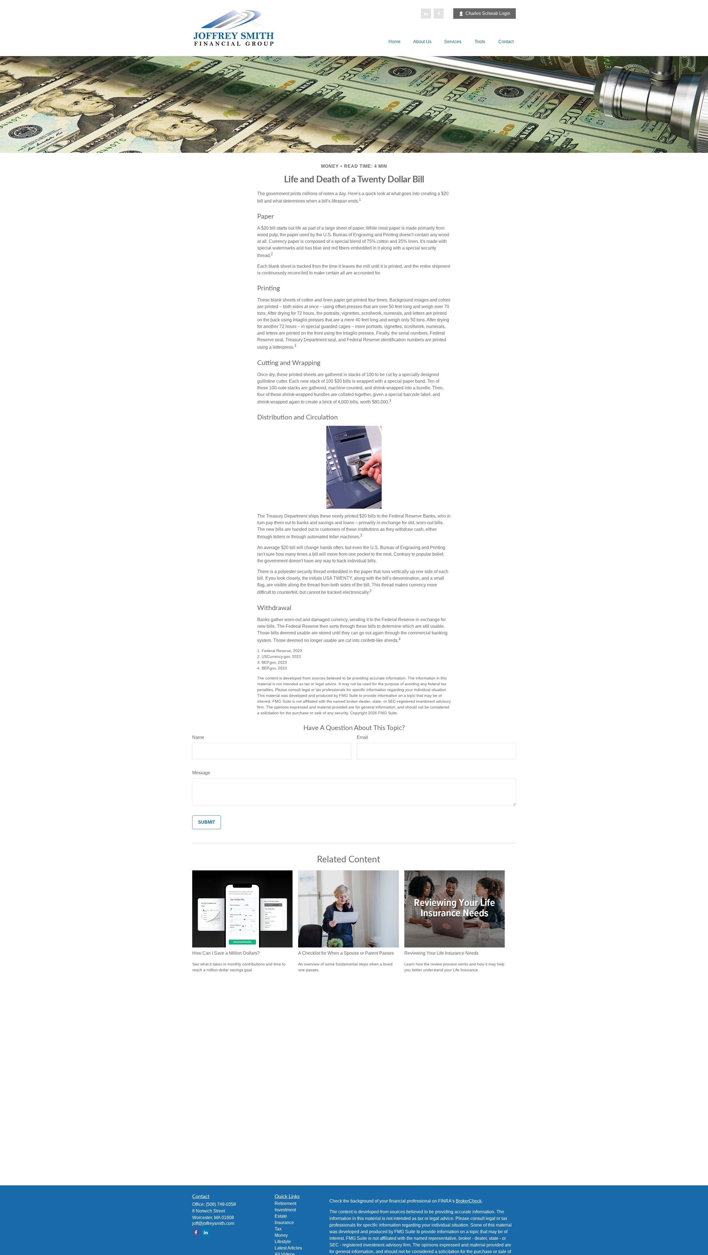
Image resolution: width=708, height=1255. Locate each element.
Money (281, 1235)
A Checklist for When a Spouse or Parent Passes (346, 953)
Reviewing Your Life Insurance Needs (441, 953)
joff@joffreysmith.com (213, 1223)
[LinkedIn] (426, 14)
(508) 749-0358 (221, 1204)
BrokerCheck (468, 1201)
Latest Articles (288, 1248)
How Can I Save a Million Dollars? (226, 953)
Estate (281, 1216)
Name (198, 737)
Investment (285, 1209)
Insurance (284, 1222)
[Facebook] (439, 14)
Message (201, 772)
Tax (278, 1229)
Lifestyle (283, 1241)
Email (362, 737)
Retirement (285, 1203)
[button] (394, 41)
